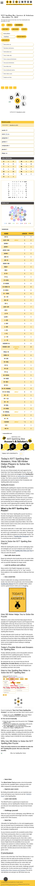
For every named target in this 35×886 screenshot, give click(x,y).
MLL (6, 372)
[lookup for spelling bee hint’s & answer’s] (3, 25)
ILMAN (6, 422)
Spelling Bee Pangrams (21, 536)
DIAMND (6, 263)
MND (6, 382)
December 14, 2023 (14, 125)
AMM (6, 247)
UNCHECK (5, 40)
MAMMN (6, 343)
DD (6, 273)
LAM (6, 323)
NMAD (6, 408)
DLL (6, 277)
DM (6, 297)
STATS (24, 29)
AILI (6, 237)
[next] (11, 87)
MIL (6, 365)
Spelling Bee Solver (23, 476)
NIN (6, 428)
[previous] (7, 87)
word (6, 233)
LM (6, 337)
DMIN (6, 290)
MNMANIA (6, 388)
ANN (6, 260)
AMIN (6, 243)
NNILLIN (6, 415)
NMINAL (6, 412)
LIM (6, 310)
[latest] (15, 87)
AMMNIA (6, 250)
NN (6, 418)
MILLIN (6, 352)
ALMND (6, 240)
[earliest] (3, 87)
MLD (6, 368)
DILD (6, 267)
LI (6, 425)
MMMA (6, 375)
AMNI (6, 253)
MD (6, 395)
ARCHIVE (15, 29)
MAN (6, 358)
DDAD (6, 293)
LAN (6, 327)
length (24, 233)
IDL (6, 303)
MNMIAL (6, 392)
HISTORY (5, 29)
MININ (6, 355)
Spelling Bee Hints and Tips (23, 550)
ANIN (6, 257)
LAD (6, 320)
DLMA (6, 280)
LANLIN (6, 307)
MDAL (6, 362)
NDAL (6, 405)
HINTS (9, 25)
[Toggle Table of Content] (20, 453)
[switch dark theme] (6, 879)
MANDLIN (6, 347)
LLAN (6, 317)
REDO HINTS (21, 36)
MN (6, 385)
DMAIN (6, 283)
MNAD (6, 378)
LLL (6, 333)
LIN (6, 313)
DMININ (6, 287)
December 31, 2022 (21, 112)
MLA (6, 398)
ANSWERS (18, 25)
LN (6, 340)
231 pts (7, 134)
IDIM (6, 300)
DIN (6, 270)
